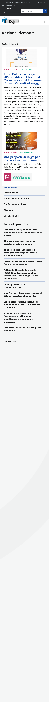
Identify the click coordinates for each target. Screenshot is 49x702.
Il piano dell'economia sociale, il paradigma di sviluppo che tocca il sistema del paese (20, 253)
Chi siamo (7, 9)
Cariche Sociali (11, 192)
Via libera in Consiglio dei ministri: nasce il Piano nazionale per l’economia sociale (23, 232)
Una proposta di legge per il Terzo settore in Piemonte (23, 158)
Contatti (7, 13)
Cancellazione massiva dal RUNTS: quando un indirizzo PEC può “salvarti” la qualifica (23, 305)
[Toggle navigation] (44, 22)
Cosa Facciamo (11, 216)
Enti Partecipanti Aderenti (16, 204)
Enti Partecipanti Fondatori (17, 198)
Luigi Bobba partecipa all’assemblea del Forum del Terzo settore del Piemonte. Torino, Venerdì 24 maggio (23, 79)
